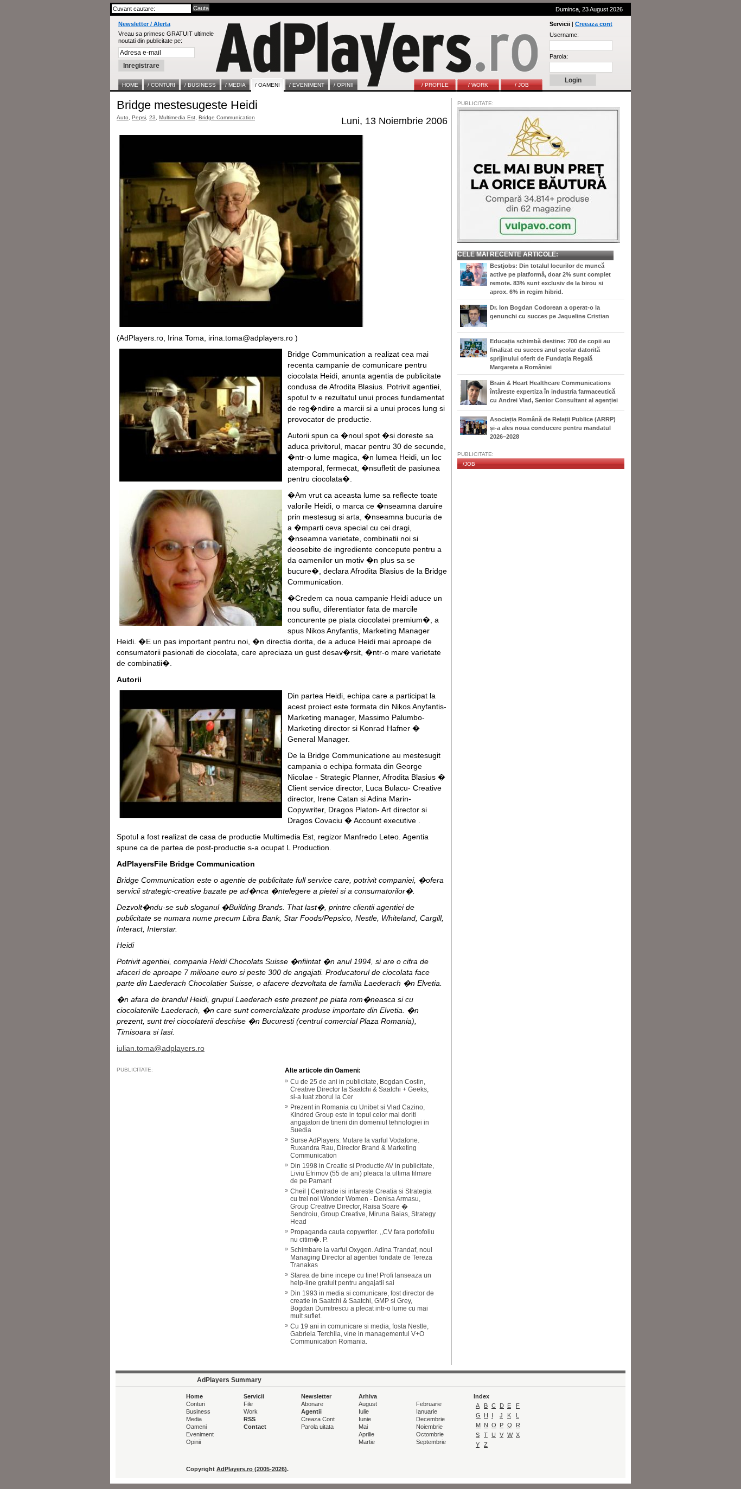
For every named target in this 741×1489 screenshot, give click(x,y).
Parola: (559, 56)
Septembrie (431, 1442)
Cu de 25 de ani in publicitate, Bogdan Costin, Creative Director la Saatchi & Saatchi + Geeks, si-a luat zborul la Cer (359, 1089)
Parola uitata (317, 1426)
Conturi (195, 1404)
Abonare (312, 1404)
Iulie (364, 1411)
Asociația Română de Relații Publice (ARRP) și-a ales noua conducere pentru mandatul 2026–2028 (553, 428)
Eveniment (200, 1434)
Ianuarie (426, 1411)
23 (152, 117)
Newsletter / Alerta (144, 24)
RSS (249, 1419)
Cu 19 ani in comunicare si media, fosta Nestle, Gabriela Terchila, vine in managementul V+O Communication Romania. (359, 1334)
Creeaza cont (593, 24)
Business (198, 1411)
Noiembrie (429, 1426)
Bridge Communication (227, 117)
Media (194, 1419)
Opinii (193, 1442)
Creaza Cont (318, 1419)
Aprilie (366, 1434)
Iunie (365, 1419)
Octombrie (430, 1434)
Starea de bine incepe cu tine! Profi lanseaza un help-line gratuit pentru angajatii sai (360, 1279)
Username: (564, 34)
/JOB (469, 464)
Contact (255, 1426)
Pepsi (139, 117)
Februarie (429, 1404)
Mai (363, 1426)
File (248, 1404)
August (368, 1404)
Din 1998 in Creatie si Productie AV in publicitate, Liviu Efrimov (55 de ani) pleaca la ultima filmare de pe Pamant (362, 1173)
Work (251, 1411)
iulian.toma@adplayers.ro (161, 1048)
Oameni (196, 1426)
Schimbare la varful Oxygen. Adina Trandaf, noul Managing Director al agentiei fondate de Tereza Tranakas (361, 1257)
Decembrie (430, 1419)
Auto (123, 117)
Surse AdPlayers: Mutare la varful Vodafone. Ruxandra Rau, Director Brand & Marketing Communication (354, 1148)
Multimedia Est (177, 117)
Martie (367, 1442)
